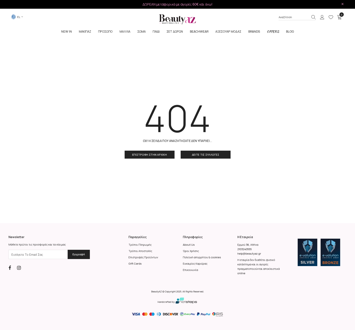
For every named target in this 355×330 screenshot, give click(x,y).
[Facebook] (10, 268)
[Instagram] (19, 268)
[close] (342, 4)
